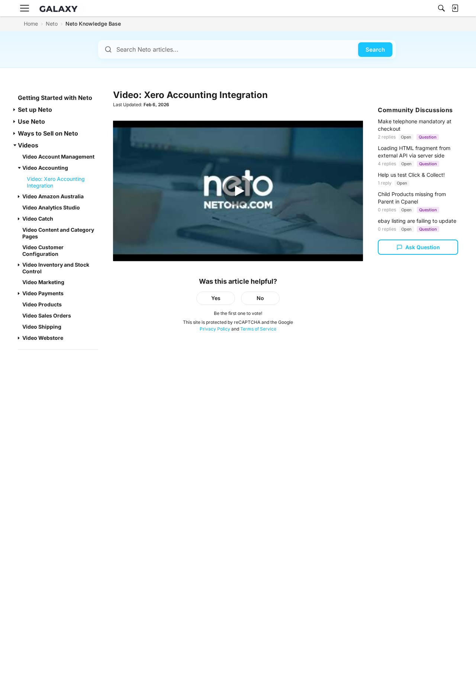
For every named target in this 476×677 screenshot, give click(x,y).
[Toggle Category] (15, 109)
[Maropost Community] (60, 8)
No (260, 298)
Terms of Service (258, 329)
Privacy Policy (215, 329)
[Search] (441, 8)
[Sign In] (454, 8)
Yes (216, 298)
